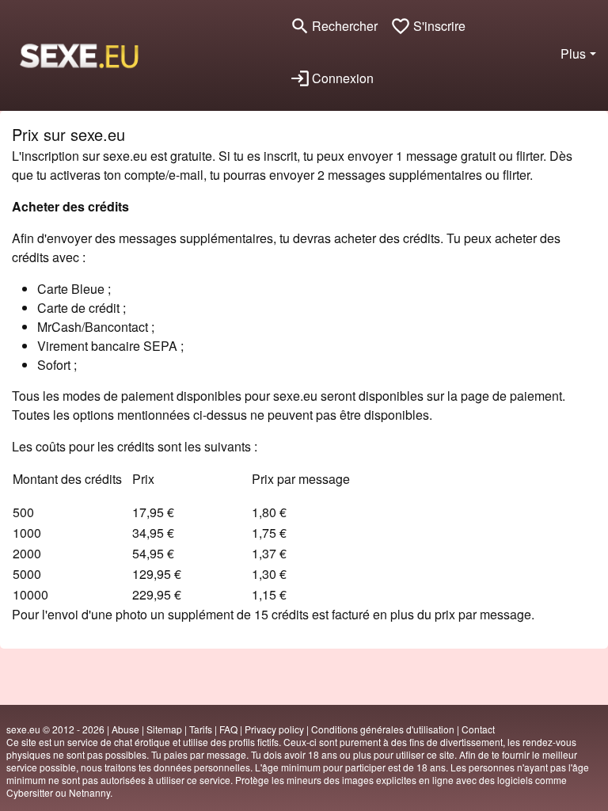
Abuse (125, 729)
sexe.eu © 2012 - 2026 (55, 729)
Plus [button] (573, 53)
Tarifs (200, 729)
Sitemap (164, 729)
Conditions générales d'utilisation (382, 729)
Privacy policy (274, 729)
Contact (478, 729)
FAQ (228, 729)
